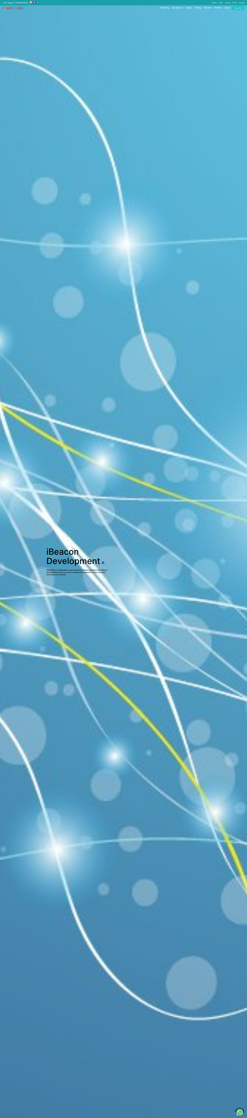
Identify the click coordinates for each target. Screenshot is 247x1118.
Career (227, 8)
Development (177, 8)
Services (207, 8)
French (234, 3)
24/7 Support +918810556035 (15, 3)
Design (189, 8)
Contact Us (238, 8)
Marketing (165, 8)
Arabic (221, 3)
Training (198, 8)
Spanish (228, 3)
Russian (242, 3)
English (214, 3)
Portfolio (218, 8)
